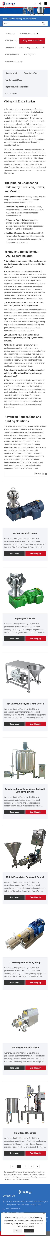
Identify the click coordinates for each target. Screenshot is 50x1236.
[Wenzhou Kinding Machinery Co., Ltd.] (9, 3)
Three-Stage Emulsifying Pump (25, 962)
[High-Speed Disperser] (25, 1104)
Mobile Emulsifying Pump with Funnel (25, 877)
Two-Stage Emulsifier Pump (25, 1048)
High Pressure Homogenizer (16, 87)
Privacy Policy (28, 1226)
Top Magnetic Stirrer (25, 618)
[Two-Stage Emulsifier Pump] (25, 1019)
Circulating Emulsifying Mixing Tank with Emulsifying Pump (25, 790)
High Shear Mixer (12, 73)
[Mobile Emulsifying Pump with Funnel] (25, 849)
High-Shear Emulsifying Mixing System (25, 704)
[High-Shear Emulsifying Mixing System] (25, 675)
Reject (17, 1231)
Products (12, 19)
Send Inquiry (35, 553)
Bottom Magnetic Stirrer (25, 533)
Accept (29, 1231)
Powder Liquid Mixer (13, 80)
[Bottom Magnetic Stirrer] (25, 505)
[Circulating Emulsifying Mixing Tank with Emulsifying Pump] (25, 761)
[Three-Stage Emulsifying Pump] (25, 934)
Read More (14, 553)
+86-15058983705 (13, 1209)
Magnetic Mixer (11, 94)
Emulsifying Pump (31, 73)
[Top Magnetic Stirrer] (25, 590)
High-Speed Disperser (25, 1133)
